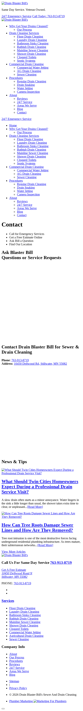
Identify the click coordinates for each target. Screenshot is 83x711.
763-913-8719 (20, 360)
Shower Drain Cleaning (31, 53)
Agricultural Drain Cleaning (26, 635)
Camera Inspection (28, 91)
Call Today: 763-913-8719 (48, 16)
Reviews (22, 98)
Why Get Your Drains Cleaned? (28, 26)
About (13, 654)
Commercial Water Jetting (32, 67)
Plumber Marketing (21, 701)
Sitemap (14, 681)
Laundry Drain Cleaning (32, 40)
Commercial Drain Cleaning (26, 64)
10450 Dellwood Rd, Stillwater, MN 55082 (40, 363)
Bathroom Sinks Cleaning (32, 43)
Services (8, 601)
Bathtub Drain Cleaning (31, 46)
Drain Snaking (26, 84)
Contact (21, 112)
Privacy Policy (18, 688)
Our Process (24, 29)
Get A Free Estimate (14, 569)
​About (13, 95)
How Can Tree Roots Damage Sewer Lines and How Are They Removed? (37, 527)
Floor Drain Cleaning (30, 36)
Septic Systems (26, 60)
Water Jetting (25, 88)
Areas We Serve (27, 105)
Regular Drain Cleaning (31, 81)
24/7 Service (24, 102)
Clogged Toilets (26, 57)
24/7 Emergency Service (16, 16)
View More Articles (13, 551)
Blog (20, 109)
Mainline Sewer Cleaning (32, 50)
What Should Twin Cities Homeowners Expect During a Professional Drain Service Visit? (40, 486)
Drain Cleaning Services (24, 33)
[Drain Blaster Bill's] (15, 555)
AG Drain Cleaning (29, 71)
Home (13, 125)
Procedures (16, 78)
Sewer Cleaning (26, 74)
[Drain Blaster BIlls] (15, 3)
